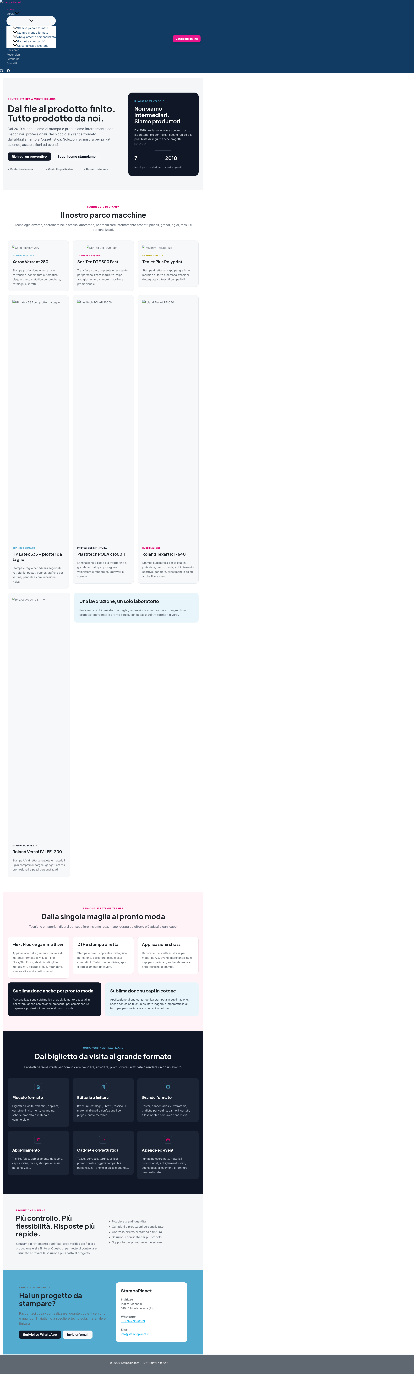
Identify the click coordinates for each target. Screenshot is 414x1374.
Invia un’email (77, 1335)
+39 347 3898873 (133, 1321)
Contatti (11, 63)
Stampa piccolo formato (32, 28)
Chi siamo (12, 50)
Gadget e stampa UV (31, 41)
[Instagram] (1, 71)
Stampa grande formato (32, 32)
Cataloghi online (186, 38)
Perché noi (13, 59)
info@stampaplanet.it (135, 1334)
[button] (17, 14)
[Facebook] (8, 71)
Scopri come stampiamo (76, 156)
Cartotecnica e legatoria (32, 45)
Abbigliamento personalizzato (36, 37)
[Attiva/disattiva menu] (31, 21)
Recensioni (13, 54)
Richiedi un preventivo (29, 156)
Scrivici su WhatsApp (40, 1335)
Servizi (10, 13)
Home (10, 9)
